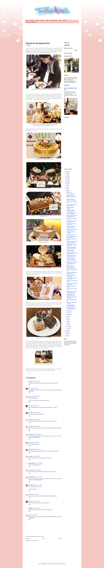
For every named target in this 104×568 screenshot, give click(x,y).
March (67, 325)
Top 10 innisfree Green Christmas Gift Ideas (70, 250)
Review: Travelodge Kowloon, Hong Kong (70, 88)
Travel (47, 20)
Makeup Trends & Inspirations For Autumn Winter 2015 (71, 253)
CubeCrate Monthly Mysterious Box (71, 300)
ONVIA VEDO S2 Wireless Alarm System (71, 239)
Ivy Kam (29, 494)
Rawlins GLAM (30, 449)
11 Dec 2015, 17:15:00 (38, 477)
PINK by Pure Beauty (69, 265)
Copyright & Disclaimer (31, 22)
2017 (66, 187)
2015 (66, 190)
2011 (66, 335)
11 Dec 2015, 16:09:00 (38, 463)
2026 (66, 171)
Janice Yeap (30, 456)
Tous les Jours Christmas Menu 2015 (71, 289)
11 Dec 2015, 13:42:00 (37, 449)
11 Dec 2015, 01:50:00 (36, 426)
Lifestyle (32, 20)
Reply (29, 384)
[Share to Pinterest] (30, 45)
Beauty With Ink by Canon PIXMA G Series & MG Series (71, 242)
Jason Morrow (56, 563)
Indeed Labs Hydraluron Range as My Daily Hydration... (71, 237)
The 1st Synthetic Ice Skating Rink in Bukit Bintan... (71, 308)
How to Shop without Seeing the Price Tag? (71, 219)
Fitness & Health (53, 20)
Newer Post (28, 538)
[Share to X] (28, 45)
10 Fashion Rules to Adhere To (71, 260)
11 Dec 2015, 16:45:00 (37, 470)
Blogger (64, 563)
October (67, 312)
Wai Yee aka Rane (31, 485)
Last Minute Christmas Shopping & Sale (71, 281)
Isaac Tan (29, 396)
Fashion (42, 20)
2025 (66, 173)
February (67, 326)
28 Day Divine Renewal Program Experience (71, 303)
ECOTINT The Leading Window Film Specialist (71, 275)
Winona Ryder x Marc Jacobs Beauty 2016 (71, 224)
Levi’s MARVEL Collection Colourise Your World (70, 210)
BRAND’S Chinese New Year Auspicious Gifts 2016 (70, 267)
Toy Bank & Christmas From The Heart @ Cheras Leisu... (71, 263)
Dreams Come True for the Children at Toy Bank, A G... (71, 200)
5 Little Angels (30, 470)
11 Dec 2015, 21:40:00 (38, 485)
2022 (66, 178)
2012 (66, 334)
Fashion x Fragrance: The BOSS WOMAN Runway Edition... (71, 292)
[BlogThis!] (27, 45)
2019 (66, 183)
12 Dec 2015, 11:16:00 (34, 494)
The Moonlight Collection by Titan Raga (71, 232)
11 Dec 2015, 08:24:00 (37, 434)
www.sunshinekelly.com (68, 77)
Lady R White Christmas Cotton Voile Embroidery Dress (71, 216)
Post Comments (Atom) (34, 540)
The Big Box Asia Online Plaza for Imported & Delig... (71, 229)
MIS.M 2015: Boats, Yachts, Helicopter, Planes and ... (70, 295)
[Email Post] (29, 372)
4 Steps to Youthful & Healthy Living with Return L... (71, 205)
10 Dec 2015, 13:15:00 (35, 396)
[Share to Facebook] (29, 45)
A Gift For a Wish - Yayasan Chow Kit (71, 202)
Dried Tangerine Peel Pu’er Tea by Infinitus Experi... (71, 284)
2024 (66, 175)
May (67, 321)
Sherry (29, 405)
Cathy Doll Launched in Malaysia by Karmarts (71, 245)
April (67, 323)
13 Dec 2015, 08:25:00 (36, 501)
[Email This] (26, 45)
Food (60, 20)
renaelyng (30, 419)
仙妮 (29, 515)
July (67, 318)
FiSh (29, 388)
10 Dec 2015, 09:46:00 (36, 381)
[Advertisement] (52, 32)
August (67, 316)
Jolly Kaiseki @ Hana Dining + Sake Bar (71, 286)
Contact (65, 20)
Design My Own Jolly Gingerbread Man (71, 270)
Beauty (37, 20)
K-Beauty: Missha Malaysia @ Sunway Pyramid (71, 221)
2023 (66, 176)
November (68, 311)
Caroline (29, 442)
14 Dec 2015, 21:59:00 (34, 515)
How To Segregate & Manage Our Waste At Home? (71, 278)
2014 (66, 330)
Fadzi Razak (30, 426)
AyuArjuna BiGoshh (31, 463)
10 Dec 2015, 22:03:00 (35, 405)
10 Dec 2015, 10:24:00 (34, 388)
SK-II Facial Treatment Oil (70, 193)
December (68, 192)
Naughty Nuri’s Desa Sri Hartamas (70, 208)
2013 (66, 332)
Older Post (59, 538)
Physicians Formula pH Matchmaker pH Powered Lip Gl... (71, 196)
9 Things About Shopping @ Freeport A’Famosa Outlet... (71, 248)
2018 (66, 185)
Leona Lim (30, 501)
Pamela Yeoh (30, 412)
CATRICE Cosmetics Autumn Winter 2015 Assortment (71, 256)
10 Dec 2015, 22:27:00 (36, 412)
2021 (66, 180)
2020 (66, 182)
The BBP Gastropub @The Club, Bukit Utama (71, 297)
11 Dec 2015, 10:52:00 (35, 442)
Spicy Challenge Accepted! (70, 234)
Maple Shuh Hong (31, 477)
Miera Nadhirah (31, 434)
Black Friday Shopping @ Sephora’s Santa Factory (70, 305)
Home (27, 20)
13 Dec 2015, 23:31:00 (36, 508)
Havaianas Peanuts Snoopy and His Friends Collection (71, 213)
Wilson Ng (30, 381)
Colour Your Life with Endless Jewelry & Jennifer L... (71, 227)
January (67, 328)
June (67, 319)
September (68, 314)
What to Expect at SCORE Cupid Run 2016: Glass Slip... (71, 273)
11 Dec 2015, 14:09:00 (36, 456)
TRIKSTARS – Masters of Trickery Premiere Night (70, 258)
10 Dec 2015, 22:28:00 (35, 419)
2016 (66, 189)
